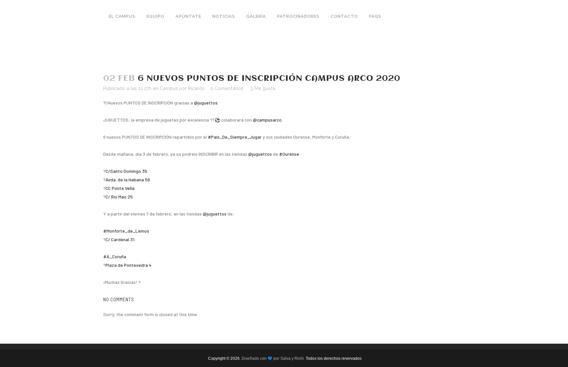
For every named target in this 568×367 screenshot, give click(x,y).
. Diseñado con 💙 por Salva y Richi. (273, 358)
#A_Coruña (114, 256)
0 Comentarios (226, 88)
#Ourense (289, 154)
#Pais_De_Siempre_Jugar (235, 137)
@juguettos (206, 102)
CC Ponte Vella (120, 188)
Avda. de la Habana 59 (128, 179)
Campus (169, 88)
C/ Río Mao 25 (119, 196)
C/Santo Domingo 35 (126, 171)
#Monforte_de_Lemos (126, 231)
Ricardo (196, 88)
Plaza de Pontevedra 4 (129, 265)
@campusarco (267, 120)
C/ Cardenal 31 (120, 239)
